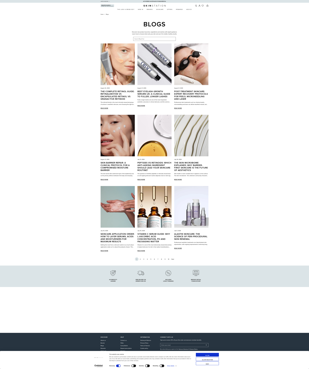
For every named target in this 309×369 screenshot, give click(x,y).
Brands (103, 343)
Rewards (103, 348)
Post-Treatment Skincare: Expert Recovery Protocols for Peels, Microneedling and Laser (191, 95)
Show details (170, 366)
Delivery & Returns (145, 340)
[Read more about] (168, 273)
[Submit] (206, 345)
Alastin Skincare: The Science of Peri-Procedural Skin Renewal (190, 236)
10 (168, 259)
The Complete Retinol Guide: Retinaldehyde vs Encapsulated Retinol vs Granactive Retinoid (117, 95)
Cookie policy (144, 348)
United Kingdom (104, 1)
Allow (207, 355)
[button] (207, 6)
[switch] (133, 366)
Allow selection (207, 360)
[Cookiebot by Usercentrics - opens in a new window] (99, 366)
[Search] (196, 6)
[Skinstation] (154, 6)
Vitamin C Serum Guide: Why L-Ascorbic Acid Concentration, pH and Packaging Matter (153, 237)
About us (103, 340)
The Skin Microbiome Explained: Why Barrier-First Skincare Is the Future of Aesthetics (191, 166)
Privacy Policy (144, 343)
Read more (104, 108)
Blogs (102, 346)
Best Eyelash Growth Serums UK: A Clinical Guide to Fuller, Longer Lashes (153, 94)
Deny (207, 364)
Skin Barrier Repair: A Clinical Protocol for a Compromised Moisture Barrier (115, 166)
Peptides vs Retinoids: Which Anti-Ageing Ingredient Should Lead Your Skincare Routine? (154, 166)
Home (102, 14)
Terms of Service (145, 346)
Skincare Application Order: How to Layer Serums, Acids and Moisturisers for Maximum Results (117, 237)
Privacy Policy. (194, 349)
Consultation (124, 346)
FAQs (122, 343)
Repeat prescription (126, 348)
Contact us (123, 340)
